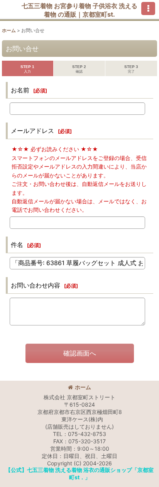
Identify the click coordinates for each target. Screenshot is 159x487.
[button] (148, 8)
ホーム (83, 387)
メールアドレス (32, 131)
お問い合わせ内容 (35, 285)
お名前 (20, 90)
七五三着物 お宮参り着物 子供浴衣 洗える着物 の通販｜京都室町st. (79, 10)
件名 (17, 245)
